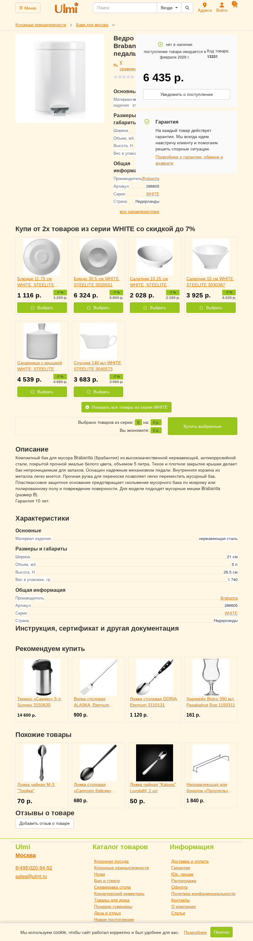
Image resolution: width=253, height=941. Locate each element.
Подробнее (195, 932)
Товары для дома (112, 900)
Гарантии (180, 867)
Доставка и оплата (190, 861)
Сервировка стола (112, 887)
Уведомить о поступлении (186, 94)
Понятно (221, 932)
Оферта (179, 887)
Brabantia (150, 178)
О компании (183, 906)
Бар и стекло (107, 880)
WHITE (152, 194)
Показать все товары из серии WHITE (130, 407)
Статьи (178, 913)
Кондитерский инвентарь (119, 893)
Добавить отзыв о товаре (44, 823)
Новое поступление (114, 919)
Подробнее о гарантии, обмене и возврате (189, 159)
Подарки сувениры (113, 906)
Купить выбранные (203, 426)
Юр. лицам (182, 874)
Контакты (180, 900)
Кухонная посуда (111, 861)
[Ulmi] (67, 7)
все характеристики (139, 211)
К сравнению (131, 65)
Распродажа (183, 880)
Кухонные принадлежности (121, 867)
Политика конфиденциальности (203, 893)
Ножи (99, 874)
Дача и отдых (107, 913)
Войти (221, 10)
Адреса (205, 10)
